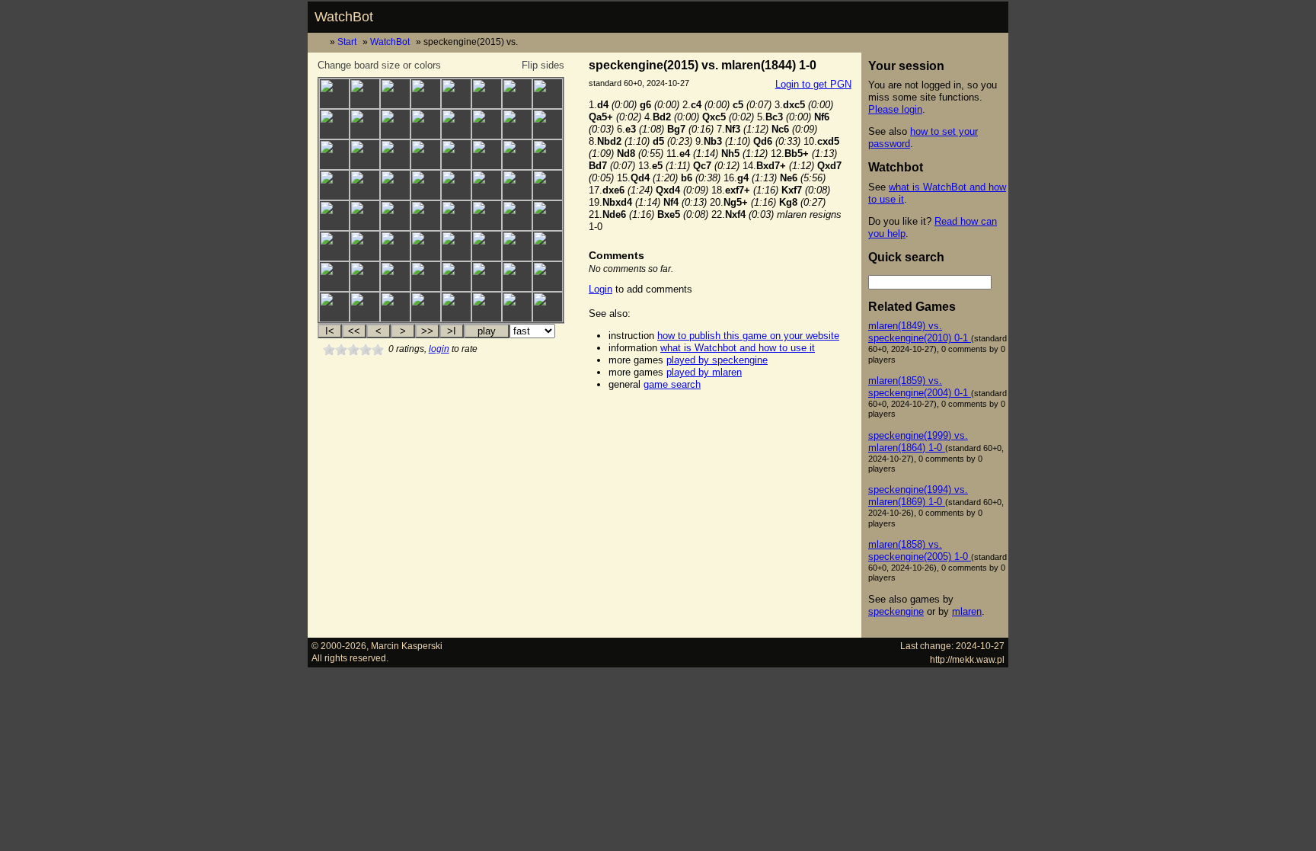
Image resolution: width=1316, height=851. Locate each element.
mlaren (967, 611)
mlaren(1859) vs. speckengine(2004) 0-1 (919, 386)
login (439, 349)
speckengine (896, 611)
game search (672, 384)
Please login (895, 109)
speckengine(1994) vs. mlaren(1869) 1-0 (918, 495)
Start (346, 41)
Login (600, 289)
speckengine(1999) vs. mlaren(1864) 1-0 (918, 441)
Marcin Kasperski (406, 646)
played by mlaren (704, 372)
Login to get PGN (813, 84)
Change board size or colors (379, 65)
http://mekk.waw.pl (967, 659)
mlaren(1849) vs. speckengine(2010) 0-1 (919, 332)
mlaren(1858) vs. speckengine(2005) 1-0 (919, 550)
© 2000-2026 (338, 646)
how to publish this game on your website (748, 335)
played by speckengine (717, 360)
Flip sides (543, 65)
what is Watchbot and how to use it (737, 348)
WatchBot (344, 16)
